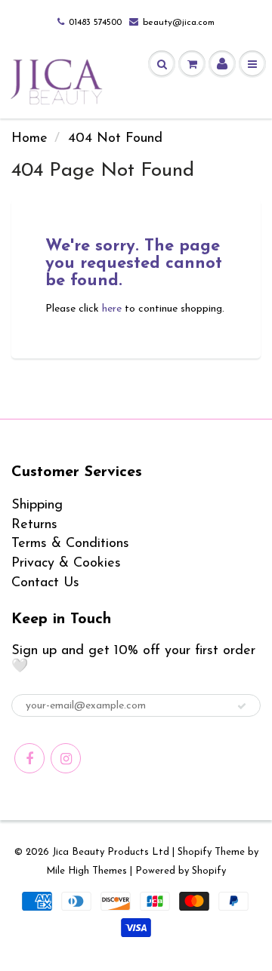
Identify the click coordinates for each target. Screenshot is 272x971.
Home (29, 139)
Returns (34, 525)
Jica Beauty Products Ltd (110, 852)
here (112, 309)
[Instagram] (66, 758)
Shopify (195, 852)
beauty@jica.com (179, 22)
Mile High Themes (86, 871)
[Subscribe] (241, 706)
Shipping (37, 505)
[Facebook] (29, 758)
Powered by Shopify (180, 871)
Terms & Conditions (70, 544)
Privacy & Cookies (66, 563)
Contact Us (45, 583)
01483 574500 (95, 22)
